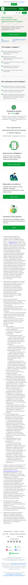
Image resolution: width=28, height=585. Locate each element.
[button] (1, 13)
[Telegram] (11, 541)
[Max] (8, 541)
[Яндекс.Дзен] (20, 541)
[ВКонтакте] (17, 541)
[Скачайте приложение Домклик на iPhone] (10, 547)
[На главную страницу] (4, 13)
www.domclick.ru (13, 242)
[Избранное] (16, 13)
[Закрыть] (26, 9)
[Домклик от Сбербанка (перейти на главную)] (14, 554)
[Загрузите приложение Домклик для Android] (18, 547)
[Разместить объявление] (19, 13)
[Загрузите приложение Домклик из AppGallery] (10, 550)
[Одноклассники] (14, 541)
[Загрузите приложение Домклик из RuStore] (18, 550)
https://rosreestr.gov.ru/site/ (10, 471)
